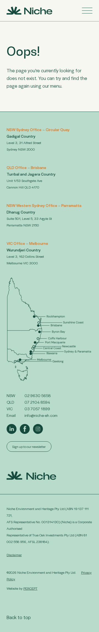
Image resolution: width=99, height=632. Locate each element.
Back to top (19, 617)
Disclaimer (14, 554)
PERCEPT (30, 588)
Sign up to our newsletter (29, 446)
